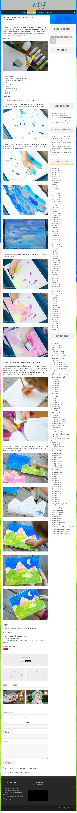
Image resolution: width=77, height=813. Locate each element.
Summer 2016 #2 (57, 489)
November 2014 (56, 313)
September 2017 (57, 247)
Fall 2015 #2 (56, 381)
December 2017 (56, 241)
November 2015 (56, 290)
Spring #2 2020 (57, 451)
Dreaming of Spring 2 (59, 364)
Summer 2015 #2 (57, 480)
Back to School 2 (57, 347)
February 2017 (56, 260)
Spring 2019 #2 (57, 472)
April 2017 (55, 256)
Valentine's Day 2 (57, 510)
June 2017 (55, 253)
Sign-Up (49, 12)
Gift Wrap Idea (56, 413)
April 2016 (55, 280)
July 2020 (54, 184)
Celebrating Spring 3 (58, 356)
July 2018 (54, 227)
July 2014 (54, 321)
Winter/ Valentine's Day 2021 (61, 533)
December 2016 (56, 264)
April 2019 (55, 209)
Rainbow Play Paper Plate (59, 115)
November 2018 (56, 219)
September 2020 (57, 180)
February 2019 (56, 213)
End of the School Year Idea (61, 375)
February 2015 (56, 307)
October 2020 (56, 178)
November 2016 (56, 266)
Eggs (53, 373)
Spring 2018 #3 (57, 468)
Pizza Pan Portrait (37, 698)
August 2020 (55, 182)
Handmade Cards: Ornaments (59, 141)
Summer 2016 (56, 487)
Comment (6, 742)
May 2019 (55, 208)
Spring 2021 (56, 476)
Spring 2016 (56, 455)
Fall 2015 (55, 379)
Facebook (62, 50)
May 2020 (55, 186)
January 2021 (56, 172)
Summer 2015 (56, 478)
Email (28, 722)
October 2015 (56, 292)
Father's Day (56, 407)
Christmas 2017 (57, 360)
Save (6, 649)
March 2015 (55, 306)
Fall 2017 (55, 390)
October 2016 (56, 268)
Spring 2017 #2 (57, 461)
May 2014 (55, 325)
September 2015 (57, 294)
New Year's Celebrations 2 (60, 434)
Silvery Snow (56, 442)
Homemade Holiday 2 (59, 421)
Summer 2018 (56, 493)
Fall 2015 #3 (56, 383)
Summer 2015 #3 (57, 483)
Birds (53, 349)
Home (24, 12)
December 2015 (56, 288)
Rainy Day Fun (56, 436)
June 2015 (55, 300)
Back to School (57, 345)
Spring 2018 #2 (57, 466)
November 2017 (56, 243)
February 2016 (56, 284)
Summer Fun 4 (56, 502)
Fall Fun (54, 398)
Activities (31, 12)
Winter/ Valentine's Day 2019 (61, 529)
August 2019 (55, 204)
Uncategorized (56, 506)
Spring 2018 (56, 464)
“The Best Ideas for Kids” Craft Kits (62, 121)
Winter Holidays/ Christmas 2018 (62, 527)
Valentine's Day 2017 (58, 512)
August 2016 (55, 272)
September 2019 (57, 202)
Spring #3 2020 (57, 453)
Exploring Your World (58, 377)
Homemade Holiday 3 (59, 423)
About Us (40, 12)
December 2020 (56, 174)
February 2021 (56, 170)
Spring (54, 449)
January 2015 (56, 309)
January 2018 (56, 239)
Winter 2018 (56, 521)
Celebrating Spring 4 (58, 358)
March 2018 (55, 235)
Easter (54, 371)
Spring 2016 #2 (57, 457)
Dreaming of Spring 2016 (60, 366)
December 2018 (56, 217)
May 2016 (55, 278)
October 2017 (56, 245)
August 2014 (55, 319)
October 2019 (56, 200)
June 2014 (55, 323)
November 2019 (56, 198)
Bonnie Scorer (9, 23)
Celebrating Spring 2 (58, 354)
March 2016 (55, 282)
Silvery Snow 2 (56, 445)
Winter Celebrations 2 (59, 525)
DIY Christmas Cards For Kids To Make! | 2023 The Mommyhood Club (61, 138)
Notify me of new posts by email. (17, 772)
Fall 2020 (55, 396)
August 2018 (55, 225)
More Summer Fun (58, 426)
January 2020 (56, 194)
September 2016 (57, 270)
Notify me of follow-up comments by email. (21, 768)
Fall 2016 (55, 388)
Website (6, 732)
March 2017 (55, 259)
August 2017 (55, 249)
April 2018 (55, 233)
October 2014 (56, 315)
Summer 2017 (56, 491)
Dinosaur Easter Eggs (58, 113)
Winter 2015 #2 (57, 518)
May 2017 (55, 255)
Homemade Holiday (58, 419)
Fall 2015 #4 (56, 385)
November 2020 (56, 176)
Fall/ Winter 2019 (57, 402)
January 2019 (56, 215)
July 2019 (54, 206)
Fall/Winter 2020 (57, 404)
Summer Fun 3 (36, 23)
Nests (54, 430)
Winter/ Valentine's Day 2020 (61, 531)
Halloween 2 (56, 417)
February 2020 (56, 192)
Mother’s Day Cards (63, 146)
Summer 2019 (56, 495)
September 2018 (57, 223)
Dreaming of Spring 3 (59, 368)
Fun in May (55, 411)
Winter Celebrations (58, 523)
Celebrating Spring (58, 352)
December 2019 (56, 196)
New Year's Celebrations (60, 432)
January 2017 (56, 262)
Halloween (55, 415)
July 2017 (54, 251)
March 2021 (55, 168)
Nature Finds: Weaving (37, 674)
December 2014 (56, 311)
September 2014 (57, 317)
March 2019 (55, 211)
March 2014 (55, 329)
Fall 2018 (55, 392)
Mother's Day (56, 428)
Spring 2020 (56, 474)
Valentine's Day (57, 508)
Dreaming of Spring (58, 362)
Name (5, 722)
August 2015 (55, 296)
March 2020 (55, 190)
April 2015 (55, 304)
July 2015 (54, 298)
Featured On (56, 409)
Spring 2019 (56, 470)
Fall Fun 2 (55, 400)
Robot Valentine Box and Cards (61, 123)
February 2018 (56, 237)
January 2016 (56, 286)
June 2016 (55, 276)
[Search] (74, 12)
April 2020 (55, 188)
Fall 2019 (55, 394)
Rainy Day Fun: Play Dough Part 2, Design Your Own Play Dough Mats (14, 676)
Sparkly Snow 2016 (58, 447)
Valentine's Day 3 (57, 514)
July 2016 (54, 274)
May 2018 (55, 231)
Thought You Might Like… (60, 504)
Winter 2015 (56, 516)
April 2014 (55, 327)
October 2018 (56, 221)
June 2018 (55, 229)
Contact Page (63, 808)
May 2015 (55, 302)
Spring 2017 (56, 459)
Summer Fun (56, 497)
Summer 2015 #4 (57, 485)
